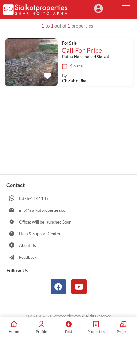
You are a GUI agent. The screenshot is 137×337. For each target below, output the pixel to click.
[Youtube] (79, 286)
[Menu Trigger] (125, 8)
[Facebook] (58, 286)
